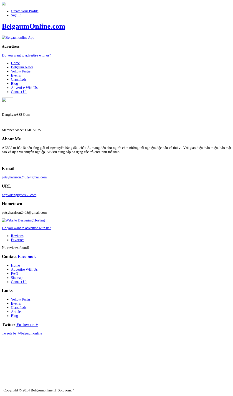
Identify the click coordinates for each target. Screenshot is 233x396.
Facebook (27, 256)
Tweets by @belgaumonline (22, 333)
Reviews (17, 236)
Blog (14, 83)
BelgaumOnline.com (33, 26)
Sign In (16, 15)
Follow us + (27, 324)
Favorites (17, 240)
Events (16, 75)
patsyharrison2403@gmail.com (24, 177)
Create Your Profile (24, 11)
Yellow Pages (20, 71)
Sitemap (17, 278)
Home (15, 63)
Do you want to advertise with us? (26, 55)
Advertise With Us (24, 88)
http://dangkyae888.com (19, 195)
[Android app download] (3, 4)
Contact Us (19, 92)
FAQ (14, 273)
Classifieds (18, 79)
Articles (16, 312)
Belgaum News (22, 67)
